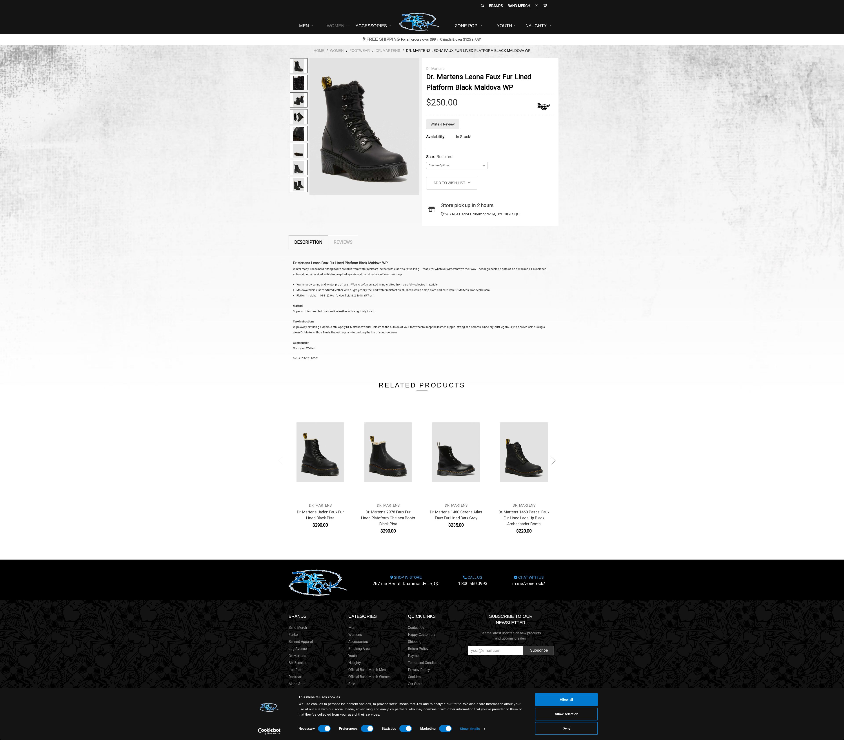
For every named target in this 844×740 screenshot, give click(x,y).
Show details (470, 729)
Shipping (414, 642)
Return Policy (418, 649)
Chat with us (528, 581)
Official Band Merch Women (369, 677)
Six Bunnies (298, 663)
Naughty (537, 25)
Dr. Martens (297, 656)
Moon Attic (297, 684)
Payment (415, 656)
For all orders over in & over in (423, 39)
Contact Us (416, 627)
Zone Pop (467, 25)
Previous (280, 460)
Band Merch (519, 6)
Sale (351, 684)
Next (553, 460)
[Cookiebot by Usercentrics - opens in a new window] (269, 731)
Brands (496, 6)
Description (308, 242)
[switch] (367, 728)
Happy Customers (422, 635)
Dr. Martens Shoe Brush (315, 332)
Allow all (566, 699)
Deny (566, 728)
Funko (293, 635)
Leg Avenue (298, 649)
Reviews (343, 242)
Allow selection (566, 714)
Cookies (414, 677)
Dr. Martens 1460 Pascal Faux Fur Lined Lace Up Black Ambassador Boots (523, 518)
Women (336, 25)
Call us (472, 581)
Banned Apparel (301, 642)
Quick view (320, 444)
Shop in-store (406, 581)
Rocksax (295, 677)
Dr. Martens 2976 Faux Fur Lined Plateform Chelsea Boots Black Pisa (388, 518)
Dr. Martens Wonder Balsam (363, 327)
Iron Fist (295, 670)
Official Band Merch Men (367, 670)
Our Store (415, 684)
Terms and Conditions (424, 663)
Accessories (372, 25)
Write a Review (443, 124)
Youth (505, 25)
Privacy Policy (419, 670)
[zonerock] (544, 5)
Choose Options (320, 454)
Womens (355, 635)
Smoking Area (359, 649)
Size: (439, 156)
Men (304, 25)
